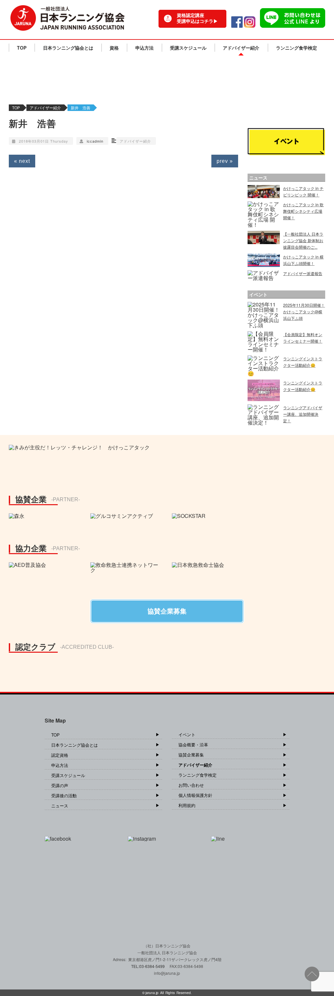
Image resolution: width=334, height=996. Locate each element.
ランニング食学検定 (296, 47)
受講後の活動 (64, 795)
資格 (114, 47)
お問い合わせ (191, 785)
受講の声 (59, 785)
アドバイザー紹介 (241, 47)
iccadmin (95, 141)
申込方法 (144, 47)
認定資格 (59, 755)
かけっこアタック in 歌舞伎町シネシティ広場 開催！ (303, 211)
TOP (21, 47)
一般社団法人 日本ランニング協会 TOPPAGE (67, 18)
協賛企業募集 (191, 755)
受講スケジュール (188, 47)
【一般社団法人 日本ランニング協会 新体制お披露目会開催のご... (303, 240)
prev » (225, 161)
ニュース (59, 805)
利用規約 (186, 805)
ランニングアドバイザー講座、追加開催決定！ (302, 414)
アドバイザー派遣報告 (302, 273)
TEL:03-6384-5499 (148, 966)
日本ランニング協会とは (68, 47)
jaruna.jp (152, 992)
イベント (186, 734)
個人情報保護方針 (195, 795)
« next (22, 161)
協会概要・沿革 (193, 744)
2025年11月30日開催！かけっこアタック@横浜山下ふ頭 (304, 311)
